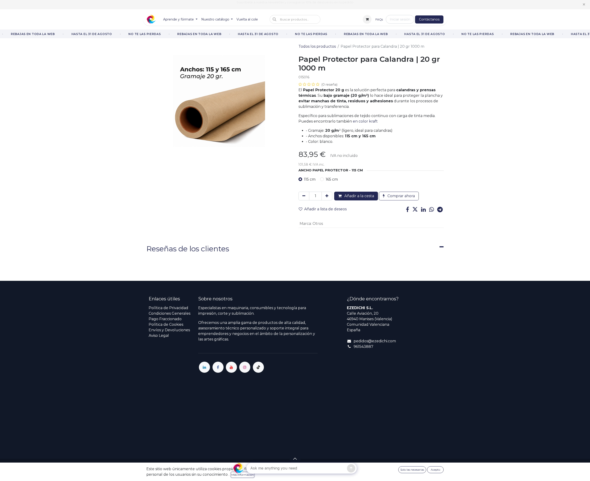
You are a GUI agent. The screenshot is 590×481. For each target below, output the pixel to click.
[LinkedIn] (423, 209)
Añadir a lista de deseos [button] (325, 209)
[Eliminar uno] (303, 196)
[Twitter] (415, 209)
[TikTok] (258, 367)
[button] (295, 19)
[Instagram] (244, 367)
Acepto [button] (435, 469)
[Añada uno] (327, 196)
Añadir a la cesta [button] (358, 196)
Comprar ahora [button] (400, 196)
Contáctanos (429, 19)
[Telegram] (440, 209)
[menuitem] (180, 19)
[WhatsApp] (431, 209)
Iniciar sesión (400, 19)
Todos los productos (317, 46)
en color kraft (365, 121)
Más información (242, 474)
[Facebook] (407, 209)
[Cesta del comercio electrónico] (367, 19)
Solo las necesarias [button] (412, 469)
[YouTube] (231, 367)
